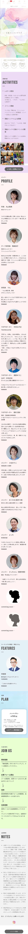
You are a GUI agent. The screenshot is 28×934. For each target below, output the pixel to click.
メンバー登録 (14, 931)
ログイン (23, 6)
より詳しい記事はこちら (14, 169)
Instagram (4, 223)
